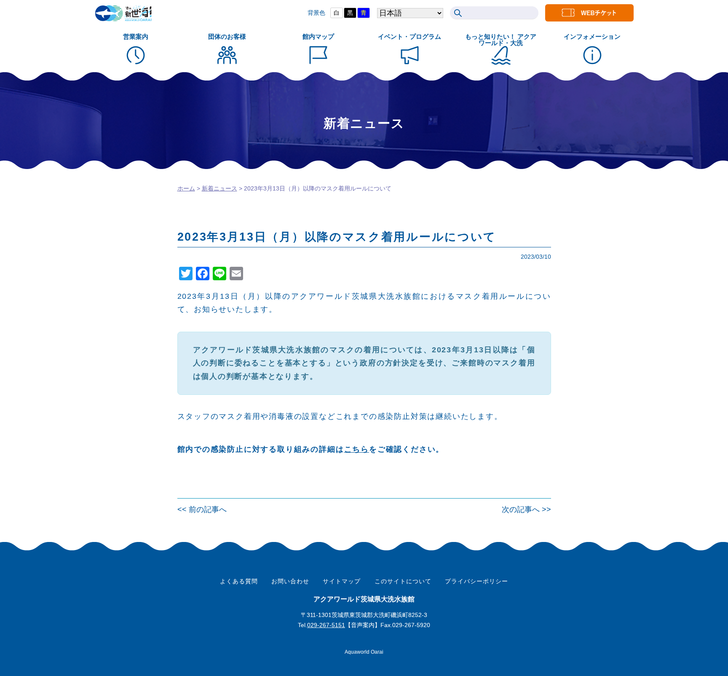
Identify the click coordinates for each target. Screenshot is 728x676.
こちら (356, 449)
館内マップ (318, 36)
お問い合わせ (290, 581)
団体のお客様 (227, 36)
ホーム (186, 188)
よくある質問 (239, 581)
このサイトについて (403, 581)
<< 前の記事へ (202, 509)
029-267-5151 (326, 625)
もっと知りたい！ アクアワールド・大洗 (500, 39)
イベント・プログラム (409, 36)
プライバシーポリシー (476, 581)
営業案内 (135, 36)
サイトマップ (342, 581)
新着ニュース (219, 188)
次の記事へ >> (526, 509)
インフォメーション (592, 36)
